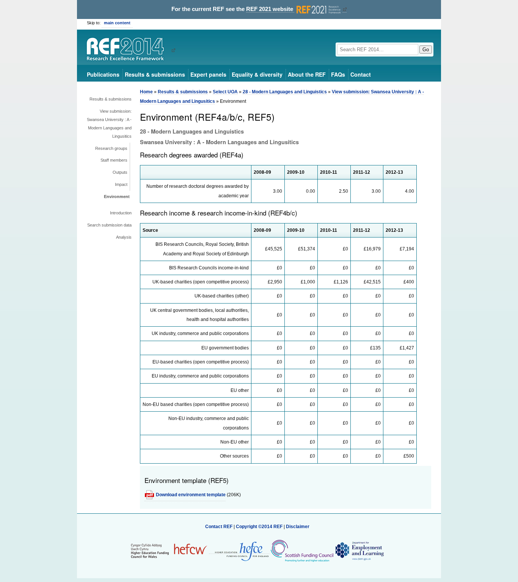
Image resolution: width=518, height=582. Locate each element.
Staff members (113, 160)
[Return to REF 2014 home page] (128, 50)
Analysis (124, 237)
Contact (360, 74)
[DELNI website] (359, 551)
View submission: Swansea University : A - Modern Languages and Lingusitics (109, 123)
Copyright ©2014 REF (260, 526)
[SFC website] (302, 551)
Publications (103, 74)
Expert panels (208, 74)
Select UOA (225, 91)
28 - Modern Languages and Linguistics (285, 91)
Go (425, 49)
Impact (121, 184)
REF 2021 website (270, 9)
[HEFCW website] (169, 551)
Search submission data (109, 225)
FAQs (338, 74)
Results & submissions (155, 74)
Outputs (120, 172)
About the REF (307, 74)
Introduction (121, 213)
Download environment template (191, 494)
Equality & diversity (257, 74)
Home (146, 91)
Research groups (111, 148)
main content (117, 22)
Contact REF (218, 526)
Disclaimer (297, 526)
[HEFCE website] (239, 551)
